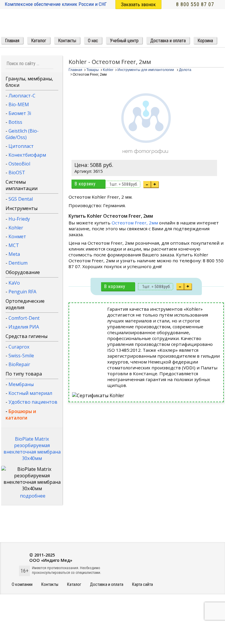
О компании (22, 584)
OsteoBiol (19, 163)
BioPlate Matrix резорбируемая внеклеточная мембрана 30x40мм (32, 448)
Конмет (17, 236)
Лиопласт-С (21, 95)
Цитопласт (21, 146)
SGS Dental (20, 199)
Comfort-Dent (24, 318)
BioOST (16, 172)
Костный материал (30, 393)
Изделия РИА (23, 327)
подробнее (32, 496)
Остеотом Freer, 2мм (135, 223)
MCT (13, 245)
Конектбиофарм (27, 155)
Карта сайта (142, 584)
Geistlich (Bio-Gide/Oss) (22, 134)
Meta (14, 254)
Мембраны (21, 384)
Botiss (15, 122)
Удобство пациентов (32, 402)
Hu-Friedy (19, 219)
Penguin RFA (22, 291)
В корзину (85, 184)
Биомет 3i (19, 113)
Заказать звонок (138, 4)
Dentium (18, 263)
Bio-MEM (18, 104)
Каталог (74, 584)
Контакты (49, 584)
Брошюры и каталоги (21, 414)
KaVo (14, 283)
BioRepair (19, 364)
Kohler (15, 227)
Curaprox (18, 347)
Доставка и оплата (106, 584)
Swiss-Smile (21, 355)
